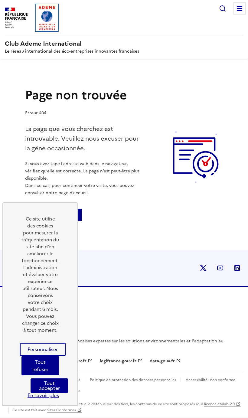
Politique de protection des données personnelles (133, 380)
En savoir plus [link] (43, 395)
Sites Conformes (61, 410)
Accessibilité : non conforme (210, 380)
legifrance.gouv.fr (118, 361)
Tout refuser (40, 365)
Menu (239, 8)
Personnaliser (43, 349)
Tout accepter (49, 386)
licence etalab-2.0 (219, 404)
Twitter (203, 268)
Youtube (220, 268)
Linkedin (237, 268)
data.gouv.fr (162, 361)
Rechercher (223, 8)
